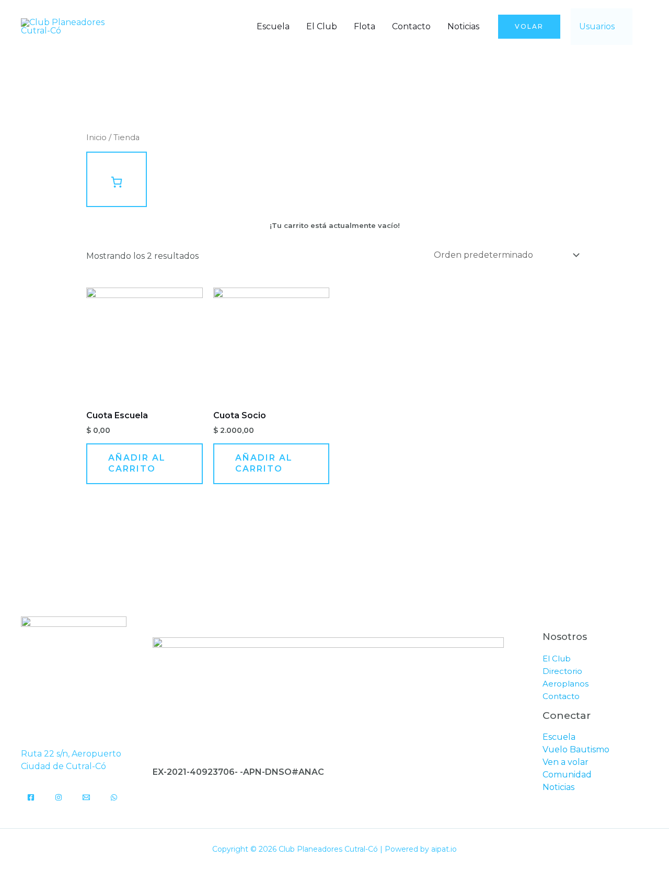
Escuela (273, 26)
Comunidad (567, 775)
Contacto (411, 26)
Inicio (96, 137)
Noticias (463, 26)
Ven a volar (566, 762)
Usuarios (597, 26)
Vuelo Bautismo (576, 749)
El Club (321, 26)
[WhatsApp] (114, 797)
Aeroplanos (566, 684)
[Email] (86, 797)
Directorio (562, 671)
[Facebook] (31, 797)
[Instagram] (58, 797)
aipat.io (444, 849)
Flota (364, 26)
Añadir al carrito (137, 463)
